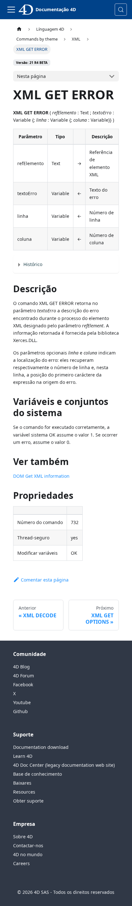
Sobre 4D (23, 837)
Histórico (32, 264)
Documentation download (41, 747)
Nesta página (31, 76)
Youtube (22, 702)
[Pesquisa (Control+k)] (121, 10)
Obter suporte (28, 801)
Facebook (23, 684)
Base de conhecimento (37, 774)
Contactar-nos (28, 845)
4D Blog (21, 667)
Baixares (22, 783)
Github (20, 711)
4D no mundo (27, 854)
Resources (24, 792)
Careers (21, 863)
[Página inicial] (19, 29)
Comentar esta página (45, 580)
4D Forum (23, 676)
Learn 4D (22, 756)
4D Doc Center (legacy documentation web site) (64, 765)
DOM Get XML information (41, 476)
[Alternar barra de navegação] (11, 9)
